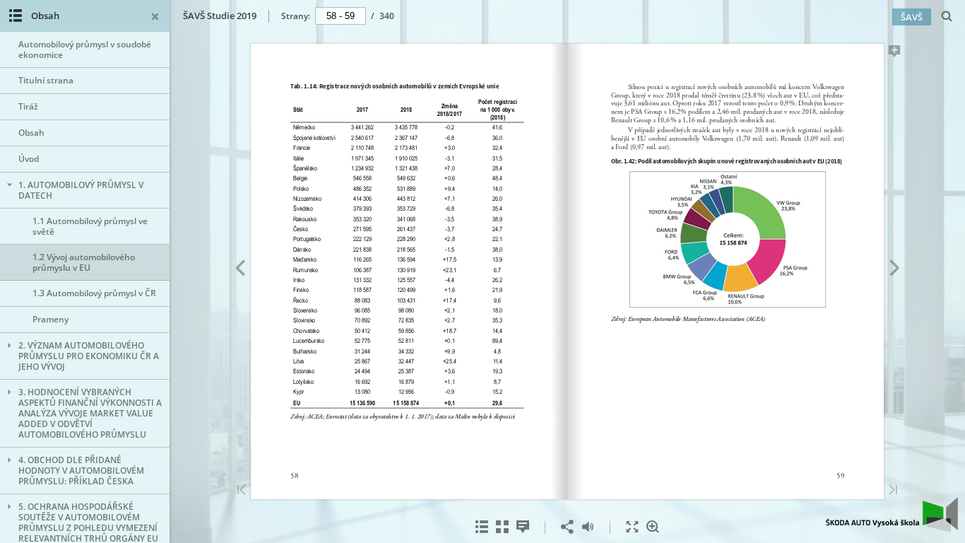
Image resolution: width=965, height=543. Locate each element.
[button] (892, 528)
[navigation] (340, 15)
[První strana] (242, 491)
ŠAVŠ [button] (912, 17)
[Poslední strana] (893, 491)
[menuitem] (947, 16)
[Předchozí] (240, 270)
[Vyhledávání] (947, 16)
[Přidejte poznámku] (895, 54)
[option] (85, 50)
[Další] (895, 270)
